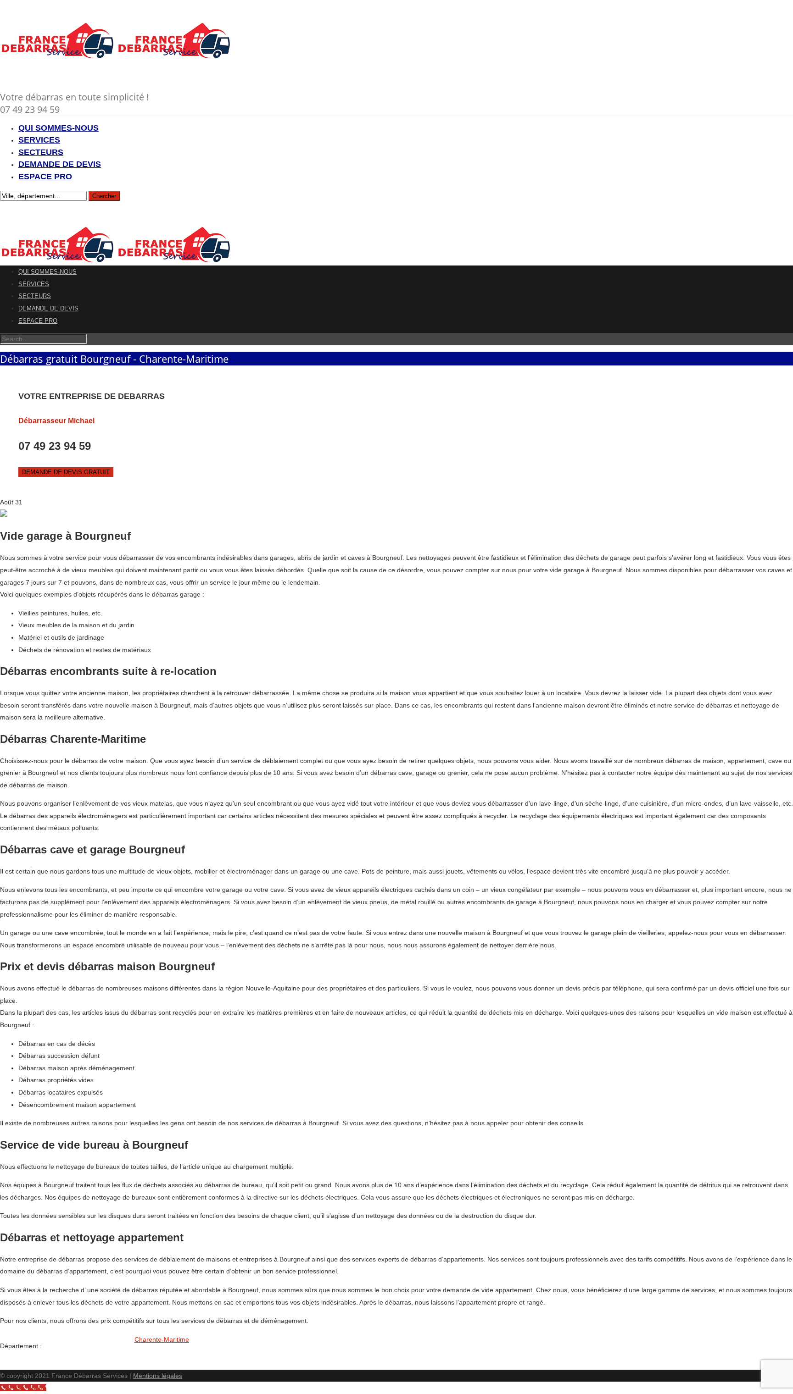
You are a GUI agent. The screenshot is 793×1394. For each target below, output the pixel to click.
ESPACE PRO (45, 176)
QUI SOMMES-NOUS (58, 128)
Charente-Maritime (161, 1339)
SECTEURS (40, 152)
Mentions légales (157, 1375)
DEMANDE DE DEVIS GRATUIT (66, 472)
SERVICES (39, 139)
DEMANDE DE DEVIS (59, 164)
